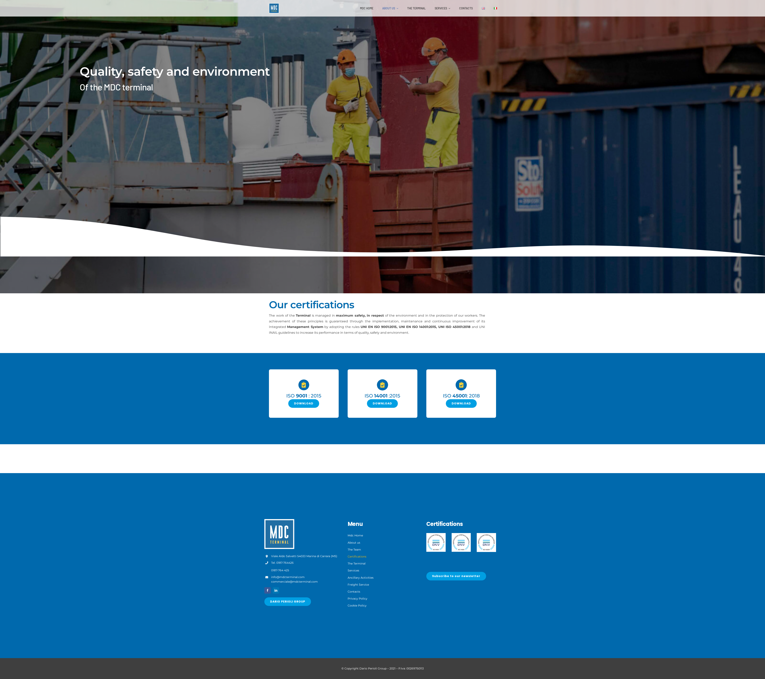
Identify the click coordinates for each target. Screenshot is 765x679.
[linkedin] (276, 590)
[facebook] (267, 590)
